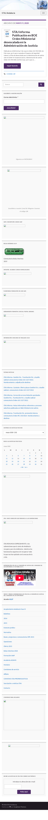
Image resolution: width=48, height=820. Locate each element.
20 (18, 461)
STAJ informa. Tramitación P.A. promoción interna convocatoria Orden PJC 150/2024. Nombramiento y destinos (21, 415)
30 (35, 464)
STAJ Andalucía (8, 13)
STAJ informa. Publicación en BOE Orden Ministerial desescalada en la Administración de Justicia (21, 38)
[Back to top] (42, 814)
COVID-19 (11, 74)
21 (24, 461)
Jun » (26, 467)
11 (6, 458)
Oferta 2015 (8, 646)
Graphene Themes (20, 807)
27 (18, 464)
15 (30, 458)
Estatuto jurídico (9, 628)
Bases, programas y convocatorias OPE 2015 (19, 637)
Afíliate (6, 674)
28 (24, 464)
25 (6, 464)
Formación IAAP (9, 656)
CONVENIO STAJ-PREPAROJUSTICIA (16, 679)
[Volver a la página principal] (24, 5)
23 (35, 461)
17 (41, 458)
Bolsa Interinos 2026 (11, 651)
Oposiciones (8, 642)
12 (12, 458)
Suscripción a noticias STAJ (13, 683)
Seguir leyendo (12, 66)
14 (24, 458)
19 (12, 461)
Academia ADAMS (10, 660)
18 (6, 461)
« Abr (22, 467)
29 (30, 464)
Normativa (7, 632)
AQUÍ (11, 599)
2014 (5, 618)
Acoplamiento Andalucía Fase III (15, 609)
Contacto (7, 688)
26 (12, 464)
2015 (5, 623)
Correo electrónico (11, 97)
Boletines (7, 614)
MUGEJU (7, 665)
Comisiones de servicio (11, 670)
